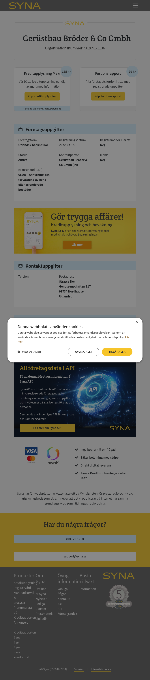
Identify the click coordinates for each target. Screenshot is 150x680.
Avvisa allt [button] (83, 351)
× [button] (136, 322)
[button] (29, 352)
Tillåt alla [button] (117, 351)
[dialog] (75, 340)
